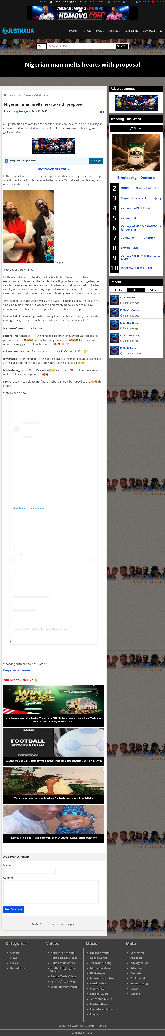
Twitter (129, 1)
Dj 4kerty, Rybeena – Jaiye (136, 268)
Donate (135, 994)
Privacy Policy (139, 963)
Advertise (136, 968)
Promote (135, 973)
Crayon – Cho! (129, 248)
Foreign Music (99, 994)
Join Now (96, 160)
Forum (86, 31)
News (13, 958)
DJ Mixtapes (97, 973)
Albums (114, 31)
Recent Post (17, 968)
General (15, 952)
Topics (118, 290)
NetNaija (101, 1025)
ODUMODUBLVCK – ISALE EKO (140, 188)
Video (153, 290)
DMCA (134, 988)
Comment (9, 877)
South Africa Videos (62, 981)
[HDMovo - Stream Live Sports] (82, 19)
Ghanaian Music (100, 968)
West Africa (97, 988)
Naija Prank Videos (62, 963)
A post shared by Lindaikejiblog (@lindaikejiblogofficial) (40, 629)
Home (73, 31)
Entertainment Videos (64, 986)
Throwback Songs (101, 963)
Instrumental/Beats (103, 978)
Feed (45, 1)
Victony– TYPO (130, 218)
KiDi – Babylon (128, 348)
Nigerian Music (99, 952)
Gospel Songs (98, 958)
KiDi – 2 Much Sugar (131, 335)
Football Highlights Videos (62, 969)
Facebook (115, 1)
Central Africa (99, 1004)
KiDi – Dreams (128, 297)
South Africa (98, 983)
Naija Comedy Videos (63, 958)
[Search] (161, 31)
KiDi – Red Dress (129, 323)
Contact (149, 31)
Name (7, 865)
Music (100, 31)
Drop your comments (16, 670)
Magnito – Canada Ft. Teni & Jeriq (141, 198)
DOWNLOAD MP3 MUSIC (53, 168)
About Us (136, 958)
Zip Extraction (139, 978)
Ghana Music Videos (63, 976)
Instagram (144, 1)
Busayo (23, 111)
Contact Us (137, 952)
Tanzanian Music (101, 999)
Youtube (159, 1)
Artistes (131, 31)
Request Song (139, 983)
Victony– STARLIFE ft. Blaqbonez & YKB (140, 257)
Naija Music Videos (62, 952)
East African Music (102, 1009)
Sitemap (90, 1025)
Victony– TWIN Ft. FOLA (135, 208)
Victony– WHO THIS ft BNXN (138, 238)
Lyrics (14, 963)
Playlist (95, 1014)
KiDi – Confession (130, 310)
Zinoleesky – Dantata (136, 177)
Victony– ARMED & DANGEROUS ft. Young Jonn (141, 228)
